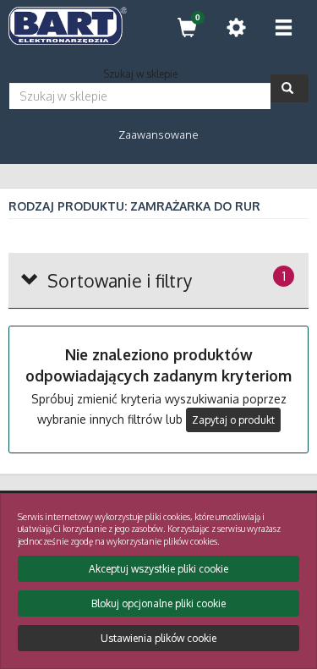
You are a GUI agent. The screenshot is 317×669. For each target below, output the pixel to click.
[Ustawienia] (236, 27)
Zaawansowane (158, 134)
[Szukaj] (290, 88)
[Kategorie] (283, 27)
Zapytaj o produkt (233, 420)
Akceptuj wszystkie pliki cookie (158, 568)
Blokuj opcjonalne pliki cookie (158, 603)
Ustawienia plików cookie (158, 638)
